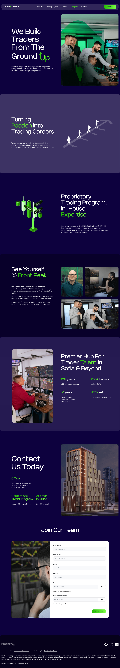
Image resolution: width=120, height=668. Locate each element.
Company (74, 7)
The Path (39, 7)
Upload (101, 587)
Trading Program (52, 7)
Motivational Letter (60, 596)
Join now (110, 7)
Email (55, 564)
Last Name (57, 555)
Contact (84, 7)
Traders (64, 7)
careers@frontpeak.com (21, 504)
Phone (55, 573)
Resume (56, 583)
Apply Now (99, 611)
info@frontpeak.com (44, 504)
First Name (57, 545)
